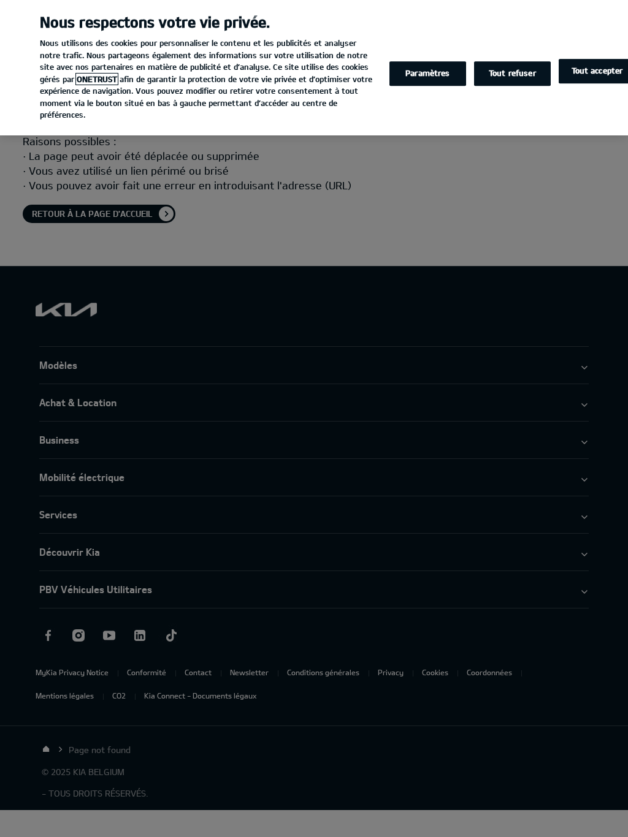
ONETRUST (97, 79)
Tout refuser (512, 73)
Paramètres (427, 73)
